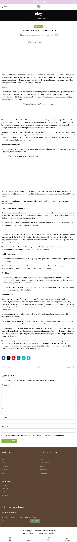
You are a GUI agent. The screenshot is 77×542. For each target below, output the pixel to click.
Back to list (38, 367)
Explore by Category (48, 452)
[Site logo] (38, 7)
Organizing (43, 473)
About (4, 459)
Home (33, 18)
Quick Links (6, 452)
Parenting (42, 18)
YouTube (4, 492)
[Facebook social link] (32, 2)
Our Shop (5, 466)
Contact (4, 469)
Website (5, 426)
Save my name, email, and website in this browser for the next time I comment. (34, 435)
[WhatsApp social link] (42, 2)
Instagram (5, 485)
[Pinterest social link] (37, 2)
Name (4, 409)
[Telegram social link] (44, 2)
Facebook (5, 495)
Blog (3, 463)
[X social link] (34, 2)
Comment (6, 385)
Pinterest (5, 488)
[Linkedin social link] (40, 2)
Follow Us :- (7, 481)
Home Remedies (45, 463)
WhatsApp (5, 499)
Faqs (3, 473)
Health (42, 459)
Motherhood (44, 469)
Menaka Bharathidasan (31, 35)
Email (4, 418)
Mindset (42, 466)
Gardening (43, 456)
